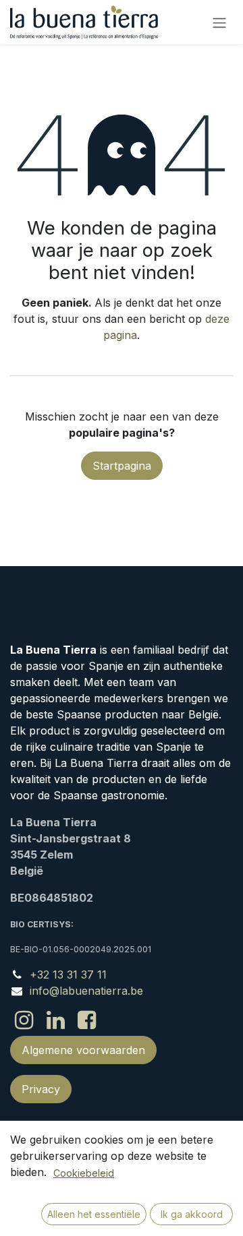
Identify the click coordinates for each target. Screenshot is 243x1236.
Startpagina (121, 465)
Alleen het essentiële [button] (93, 1214)
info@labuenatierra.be (86, 990)
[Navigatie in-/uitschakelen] (219, 22)
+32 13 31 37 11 (68, 974)
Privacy (41, 1089)
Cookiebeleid (83, 1173)
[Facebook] (87, 1020)
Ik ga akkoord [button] (192, 1214)
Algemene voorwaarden (83, 1050)
